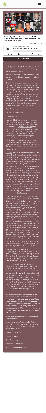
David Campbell (11, 249)
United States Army (15, 124)
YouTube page (22, 193)
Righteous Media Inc (25, 127)
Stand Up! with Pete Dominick (12, 40)
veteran (34, 122)
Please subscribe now (16, 71)
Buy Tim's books (12, 116)
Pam (29, 208)
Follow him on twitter (16, 289)
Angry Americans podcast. (23, 129)
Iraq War (31, 124)
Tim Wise (9, 83)
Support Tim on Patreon (14, 113)
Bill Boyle (9, 264)
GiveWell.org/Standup (13, 332)
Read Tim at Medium (13, 109)
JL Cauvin (9, 153)
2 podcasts (26, 188)
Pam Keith (9, 197)
